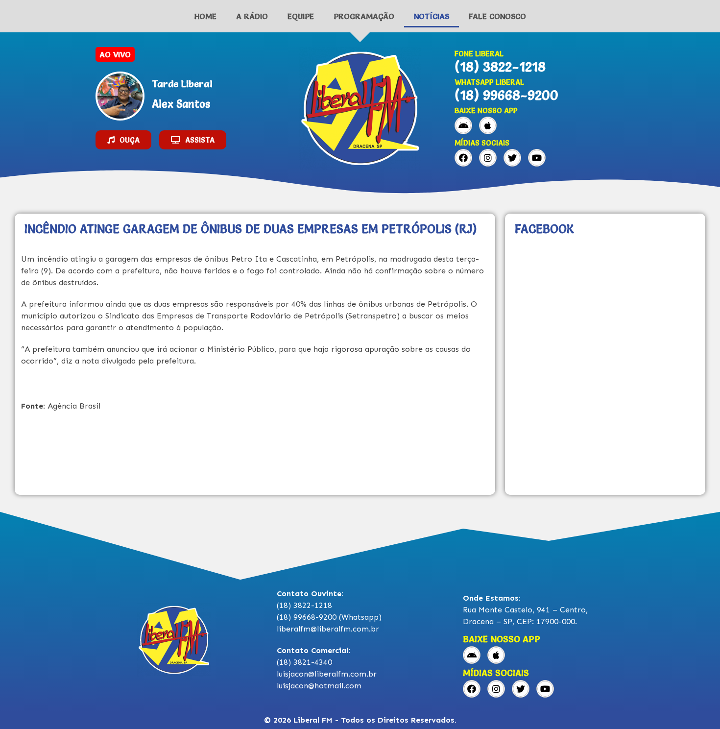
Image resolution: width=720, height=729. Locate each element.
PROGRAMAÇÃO (364, 16)
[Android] (463, 125)
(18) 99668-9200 (506, 95)
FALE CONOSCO (497, 16)
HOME (205, 16)
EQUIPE (301, 16)
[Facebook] (463, 158)
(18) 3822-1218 (500, 66)
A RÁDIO (252, 16)
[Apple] (488, 125)
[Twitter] (512, 158)
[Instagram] (488, 158)
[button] (123, 139)
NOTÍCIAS (431, 16)
